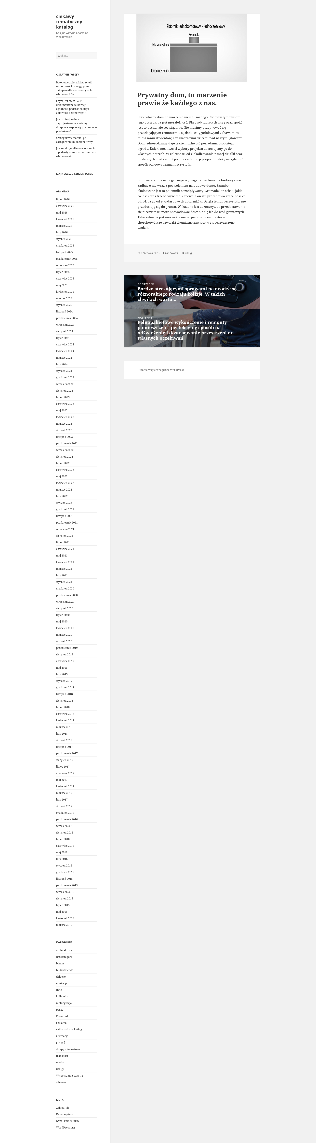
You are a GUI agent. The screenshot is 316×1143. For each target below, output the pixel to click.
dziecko (61, 976)
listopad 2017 (64, 747)
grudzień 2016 (65, 813)
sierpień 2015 (64, 898)
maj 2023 (61, 410)
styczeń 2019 (64, 681)
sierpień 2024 (64, 331)
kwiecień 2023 (65, 417)
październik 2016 (67, 819)
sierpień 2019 (64, 654)
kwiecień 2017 (65, 786)
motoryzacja (64, 1003)
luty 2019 (62, 674)
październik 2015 (67, 885)
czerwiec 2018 (65, 714)
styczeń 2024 (64, 371)
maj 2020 (61, 621)
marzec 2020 (64, 634)
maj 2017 (61, 780)
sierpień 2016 (64, 832)
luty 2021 (62, 575)
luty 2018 (62, 733)
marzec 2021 (64, 569)
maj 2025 (61, 285)
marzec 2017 (64, 793)
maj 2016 (61, 852)
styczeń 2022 (64, 503)
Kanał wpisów (65, 1114)
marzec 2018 (64, 727)
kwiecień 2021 (65, 562)
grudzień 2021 (65, 509)
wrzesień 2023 (65, 384)
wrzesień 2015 (65, 892)
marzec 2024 (64, 357)
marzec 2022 (64, 489)
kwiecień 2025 (65, 291)
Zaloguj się (62, 1108)
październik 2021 (67, 522)
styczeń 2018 (64, 740)
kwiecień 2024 (65, 351)
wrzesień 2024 (65, 324)
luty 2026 (62, 232)
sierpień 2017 (64, 760)
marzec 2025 (64, 298)
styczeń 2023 (64, 430)
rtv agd (60, 1042)
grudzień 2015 (65, 872)
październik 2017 (67, 753)
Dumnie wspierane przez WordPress (161, 370)
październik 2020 (67, 595)
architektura (64, 950)
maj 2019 (61, 667)
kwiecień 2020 (65, 628)
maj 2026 (61, 212)
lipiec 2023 (63, 397)
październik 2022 (67, 443)
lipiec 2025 (63, 272)
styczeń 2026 (64, 239)
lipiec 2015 (63, 905)
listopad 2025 (64, 252)
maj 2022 (61, 476)
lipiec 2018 (63, 707)
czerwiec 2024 (65, 344)
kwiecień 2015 (65, 918)
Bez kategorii (64, 957)
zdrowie (61, 1082)
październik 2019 (67, 648)
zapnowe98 (172, 253)
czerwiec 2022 (65, 470)
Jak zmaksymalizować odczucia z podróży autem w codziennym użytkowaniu (76, 152)
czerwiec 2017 (65, 773)
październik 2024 (67, 318)
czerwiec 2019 (65, 661)
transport (62, 1056)
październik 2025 (67, 259)
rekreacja (62, 1036)
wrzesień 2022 (65, 450)
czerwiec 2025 (65, 278)
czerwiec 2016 (65, 846)
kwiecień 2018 (65, 720)
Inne (59, 990)
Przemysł (62, 1016)
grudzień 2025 (65, 245)
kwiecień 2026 (65, 219)
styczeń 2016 (64, 865)
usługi (60, 1069)
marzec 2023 (64, 423)
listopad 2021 (64, 516)
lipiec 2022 (63, 463)
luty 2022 (62, 496)
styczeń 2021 (64, 582)
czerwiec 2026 (65, 206)
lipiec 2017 (63, 766)
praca (59, 1009)
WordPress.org (65, 1127)
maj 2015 (61, 911)
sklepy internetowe (68, 1049)
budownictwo (64, 970)
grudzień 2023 (65, 377)
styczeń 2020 (64, 641)
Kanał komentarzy (67, 1121)
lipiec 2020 (63, 615)
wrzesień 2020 (65, 601)
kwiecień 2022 (65, 483)
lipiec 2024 (63, 338)
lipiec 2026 (63, 199)
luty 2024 (62, 364)
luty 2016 (62, 859)
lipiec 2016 (63, 839)
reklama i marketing (69, 1029)
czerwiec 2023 (65, 404)
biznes (60, 963)
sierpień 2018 (64, 700)
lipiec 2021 (63, 542)
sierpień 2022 (64, 456)
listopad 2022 (64, 437)
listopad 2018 (64, 694)
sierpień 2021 (64, 536)
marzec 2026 (64, 226)
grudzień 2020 (65, 588)
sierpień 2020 (64, 608)
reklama (61, 1023)
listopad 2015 (64, 878)
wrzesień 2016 (65, 826)
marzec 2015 (64, 925)
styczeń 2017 (64, 806)
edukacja (61, 983)
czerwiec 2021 (65, 549)
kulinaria (62, 996)
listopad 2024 (64, 311)
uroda (60, 1062)
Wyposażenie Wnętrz (69, 1075)
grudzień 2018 (65, 687)
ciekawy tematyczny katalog (69, 21)
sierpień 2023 (64, 390)
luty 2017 (62, 799)
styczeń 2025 (64, 305)
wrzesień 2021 (65, 529)
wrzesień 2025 (65, 265)
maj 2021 (61, 555)
